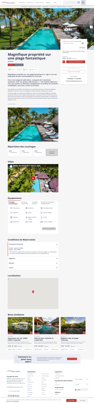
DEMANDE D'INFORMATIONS (76, 62)
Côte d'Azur (44, 386)
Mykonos (43, 390)
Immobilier (57, 378)
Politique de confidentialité (12, 401)
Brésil (16, 64)
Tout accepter (71, 400)
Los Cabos (29, 394)
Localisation (53, 6)
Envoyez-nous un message (74, 71)
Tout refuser (82, 400)
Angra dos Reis (30, 375)
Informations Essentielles (16, 244)
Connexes (70, 6)
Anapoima (29, 390)
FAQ (56, 382)
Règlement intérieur (61, 6)
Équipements (45, 6)
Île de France (44, 384)
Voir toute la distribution (51, 152)
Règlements (12, 258)
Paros (43, 392)
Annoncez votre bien (70, 2)
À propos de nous (39, 2)
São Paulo (29, 384)
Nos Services (30, 2)
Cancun (43, 378)
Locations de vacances (59, 375)
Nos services (57, 373)
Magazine (48, 2)
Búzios (28, 378)
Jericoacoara (29, 386)
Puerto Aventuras (45, 375)
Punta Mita (44, 380)
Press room (57, 384)
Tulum (28, 396)
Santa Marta (29, 392)
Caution (11, 267)
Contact (55, 2)
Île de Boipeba (30, 382)
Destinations (22, 2)
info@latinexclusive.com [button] (76, 81)
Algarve (43, 388)
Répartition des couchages (35, 6)
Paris (43, 382)
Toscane (43, 394)
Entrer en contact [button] (72, 359)
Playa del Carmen (45, 373)
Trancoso (20, 64)
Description (24, 6)
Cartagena (29, 388)
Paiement (11, 263)
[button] (78, 2)
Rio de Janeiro (30, 373)
